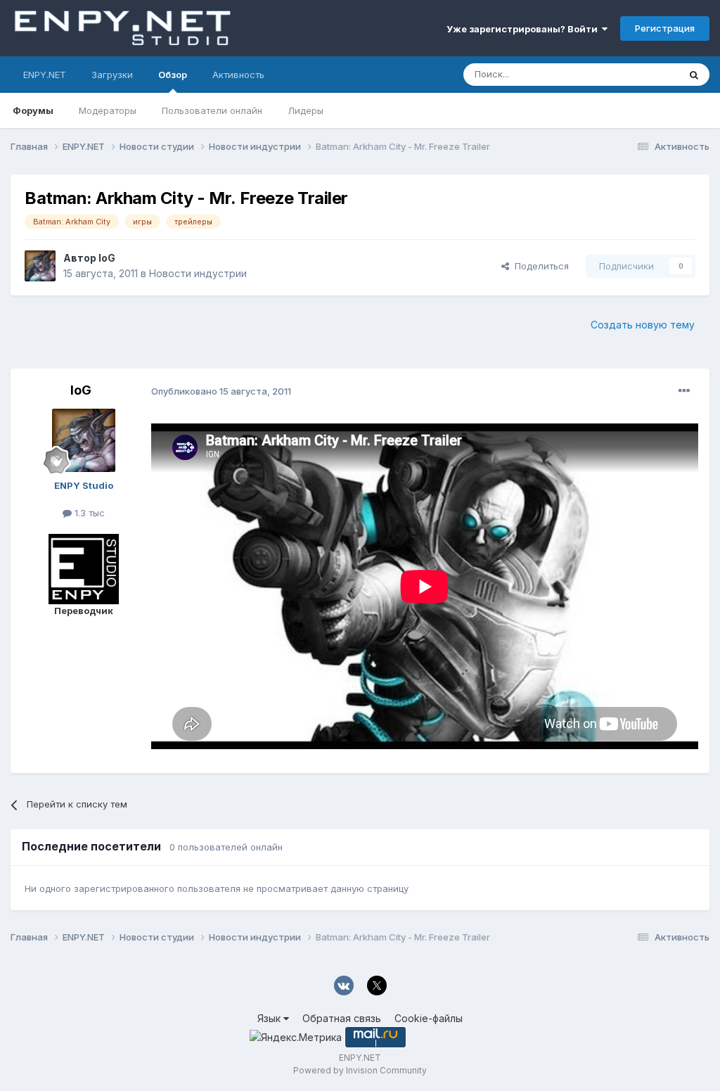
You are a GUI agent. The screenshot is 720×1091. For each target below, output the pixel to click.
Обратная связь (341, 1018)
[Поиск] (694, 74)
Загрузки (112, 74)
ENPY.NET (44, 74)
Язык (270, 1018)
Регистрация (665, 28)
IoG (106, 258)
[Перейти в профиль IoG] (40, 265)
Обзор (172, 74)
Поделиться (539, 266)
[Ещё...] (684, 391)
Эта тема (641, 74)
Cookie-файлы (428, 1018)
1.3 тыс (88, 512)
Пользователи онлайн (212, 110)
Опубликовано (221, 391)
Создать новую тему (643, 325)
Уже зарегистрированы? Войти (524, 28)
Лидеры (305, 110)
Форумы (33, 110)
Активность (238, 74)
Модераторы (107, 110)
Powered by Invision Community (360, 1070)
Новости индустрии (198, 273)
